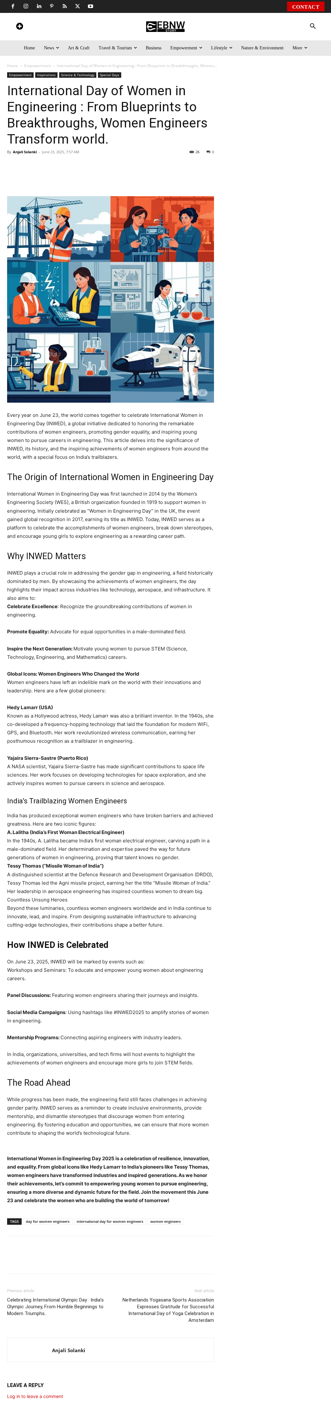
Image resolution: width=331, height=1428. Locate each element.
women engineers (165, 1221)
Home (12, 65)
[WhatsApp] (51, 177)
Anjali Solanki (25, 151)
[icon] (19, 27)
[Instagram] (25, 6)
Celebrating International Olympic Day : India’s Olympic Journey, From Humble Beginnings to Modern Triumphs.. (55, 1306)
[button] (313, 26)
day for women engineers (47, 1221)
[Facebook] (12, 6)
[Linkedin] (38, 6)
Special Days (109, 75)
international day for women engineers (110, 1221)
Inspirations (46, 75)
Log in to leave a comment (35, 1396)
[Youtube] (90, 6)
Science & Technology (77, 75)
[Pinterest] (51, 6)
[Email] (140, 177)
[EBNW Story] (165, 26)
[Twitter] (77, 6)
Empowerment (37, 65)
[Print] (111, 177)
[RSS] (64, 6)
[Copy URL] (126, 177)
